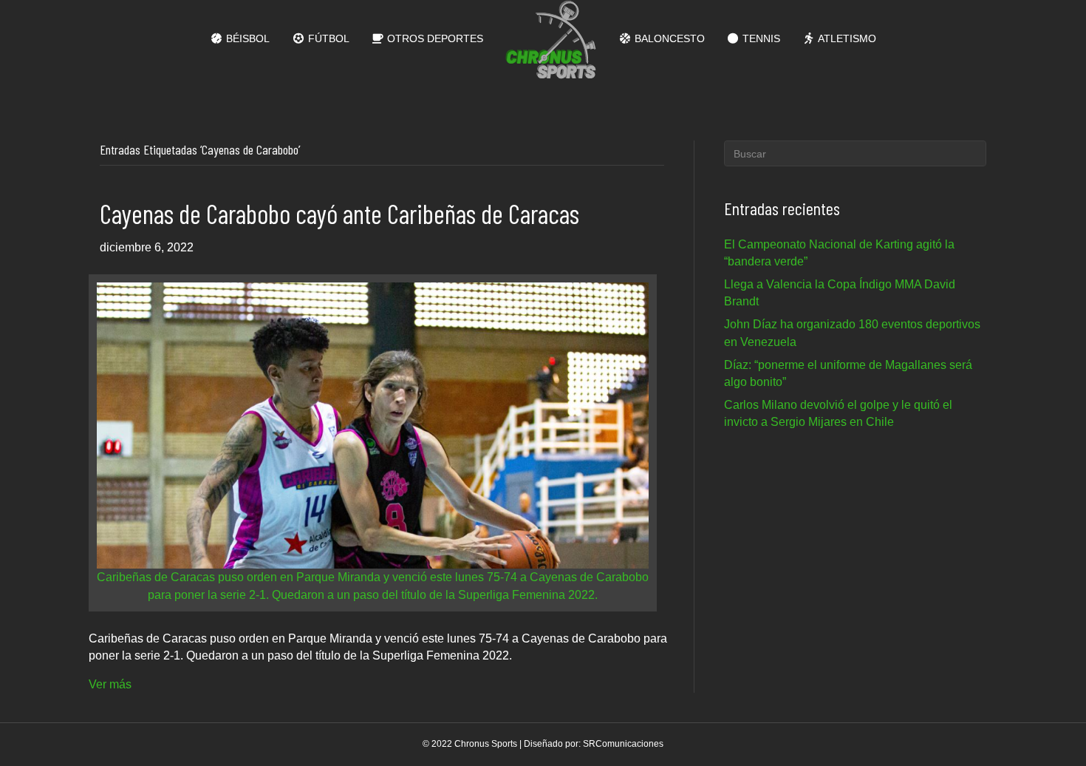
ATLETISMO (846, 38)
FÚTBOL (327, 38)
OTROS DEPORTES (433, 38)
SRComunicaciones (623, 744)
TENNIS (760, 38)
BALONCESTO (668, 38)
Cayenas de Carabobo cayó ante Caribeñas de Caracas (339, 213)
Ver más (110, 684)
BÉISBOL (246, 38)
